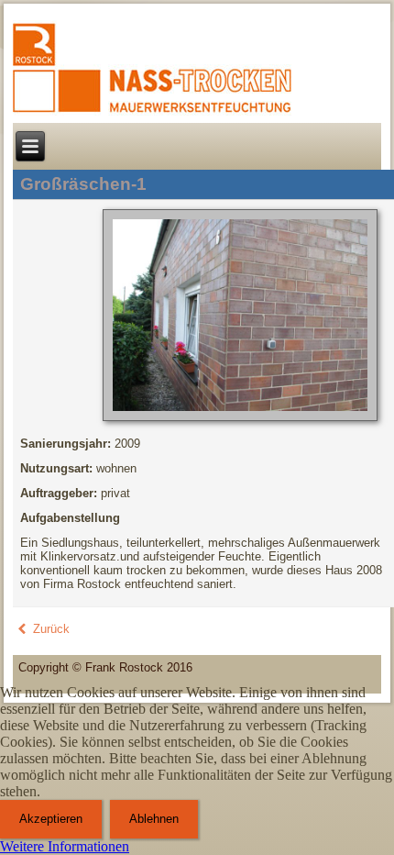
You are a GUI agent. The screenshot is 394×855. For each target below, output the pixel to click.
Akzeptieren (50, 819)
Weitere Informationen (64, 846)
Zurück (49, 629)
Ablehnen (154, 819)
